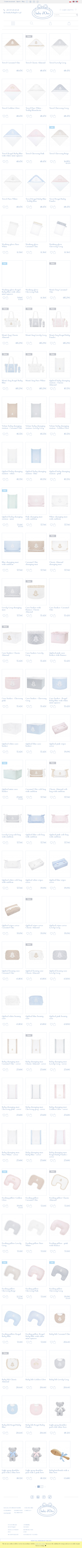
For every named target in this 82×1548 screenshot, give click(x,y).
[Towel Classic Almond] (36, 46)
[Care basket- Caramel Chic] (59, 591)
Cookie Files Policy (40, 1544)
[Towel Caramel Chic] (12, 46)
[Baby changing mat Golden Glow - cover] (59, 1091)
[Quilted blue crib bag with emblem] (36, 818)
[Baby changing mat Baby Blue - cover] (36, 1136)
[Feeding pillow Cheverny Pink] (36, 1272)
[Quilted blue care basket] (36, 728)
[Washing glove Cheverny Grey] (59, 228)
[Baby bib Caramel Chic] (59, 1318)
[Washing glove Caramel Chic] (36, 228)
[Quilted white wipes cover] (36, 864)
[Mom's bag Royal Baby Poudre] (59, 319)
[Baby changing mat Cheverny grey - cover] (36, 1091)
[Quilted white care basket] (12, 728)
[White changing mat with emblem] (59, 501)
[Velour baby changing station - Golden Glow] (59, 410)
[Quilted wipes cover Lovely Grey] (59, 909)
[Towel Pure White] (12, 183)
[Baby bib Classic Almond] (12, 1363)
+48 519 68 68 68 (12, 10)
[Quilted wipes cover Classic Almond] (36, 909)
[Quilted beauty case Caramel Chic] (12, 955)
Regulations (9, 1508)
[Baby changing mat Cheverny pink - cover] (12, 1091)
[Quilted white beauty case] (12, 1000)
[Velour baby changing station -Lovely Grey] (36, 410)
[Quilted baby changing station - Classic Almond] (59, 364)
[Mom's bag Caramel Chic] (59, 273)
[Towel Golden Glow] (12, 92)
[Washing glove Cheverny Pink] (36, 273)
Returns (17, 1508)
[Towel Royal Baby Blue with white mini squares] (12, 137)
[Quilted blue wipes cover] (59, 864)
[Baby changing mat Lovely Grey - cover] (59, 1045)
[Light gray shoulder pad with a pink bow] (36, 1454)
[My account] (50, 23)
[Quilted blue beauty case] (36, 1000)
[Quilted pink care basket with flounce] (59, 637)
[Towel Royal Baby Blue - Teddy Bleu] (36, 183)
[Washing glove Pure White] (12, 228)
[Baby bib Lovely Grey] (59, 1363)
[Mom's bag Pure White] (36, 364)
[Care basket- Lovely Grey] (36, 637)
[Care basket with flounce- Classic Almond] (36, 591)
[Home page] (42, 11)
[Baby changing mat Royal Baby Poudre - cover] (59, 1136)
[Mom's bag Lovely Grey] (36, 319)
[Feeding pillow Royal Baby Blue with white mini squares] (36, 1318)
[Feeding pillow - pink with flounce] (59, 1227)
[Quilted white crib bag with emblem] (12, 864)
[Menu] (13, 23)
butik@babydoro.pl (13, 12)
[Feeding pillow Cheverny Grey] (59, 1272)
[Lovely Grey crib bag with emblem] (12, 818)
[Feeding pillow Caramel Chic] (36, 1182)
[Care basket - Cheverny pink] (12, 682)
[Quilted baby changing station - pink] (59, 455)
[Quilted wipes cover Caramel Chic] (12, 909)
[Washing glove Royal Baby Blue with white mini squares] (12, 273)
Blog (23, 1)
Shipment (7, 1513)
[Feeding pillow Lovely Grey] (12, 1227)
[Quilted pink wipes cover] (59, 728)
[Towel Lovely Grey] (59, 46)
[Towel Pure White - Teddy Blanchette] (36, 92)
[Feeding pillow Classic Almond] (59, 1182)
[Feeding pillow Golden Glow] (12, 1182)
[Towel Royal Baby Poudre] (59, 183)
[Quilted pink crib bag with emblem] (59, 818)
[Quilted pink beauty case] (59, 1000)
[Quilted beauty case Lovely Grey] (59, 955)
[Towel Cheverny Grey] (59, 92)
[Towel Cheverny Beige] (59, 137)
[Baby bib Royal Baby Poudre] (36, 1409)
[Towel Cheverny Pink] (36, 137)
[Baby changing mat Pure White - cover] (12, 1136)
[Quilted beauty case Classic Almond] (36, 955)
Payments (7, 1510)
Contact (27, 1510)
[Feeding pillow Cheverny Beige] (12, 1272)
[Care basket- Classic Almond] (12, 637)
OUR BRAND (28, 1508)
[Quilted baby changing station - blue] (36, 455)
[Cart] (69, 23)
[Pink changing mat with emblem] (36, 501)
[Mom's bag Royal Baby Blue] (12, 364)
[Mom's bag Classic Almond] (12, 319)
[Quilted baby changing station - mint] (12, 501)
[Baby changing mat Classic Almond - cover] (36, 1045)
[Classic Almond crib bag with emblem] (59, 773)
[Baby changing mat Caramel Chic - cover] (12, 1045)
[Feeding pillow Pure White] (36, 1227)
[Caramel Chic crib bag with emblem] (36, 773)
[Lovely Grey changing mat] (12, 591)
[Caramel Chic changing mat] (36, 546)
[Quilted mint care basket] (12, 773)
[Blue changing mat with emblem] (12, 546)
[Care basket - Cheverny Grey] (36, 682)
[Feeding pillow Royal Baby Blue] (12, 1318)
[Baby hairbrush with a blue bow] (59, 1454)
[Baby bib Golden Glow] (36, 1363)
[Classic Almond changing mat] (59, 546)
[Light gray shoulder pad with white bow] (59, 1409)
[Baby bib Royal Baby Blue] (12, 1409)
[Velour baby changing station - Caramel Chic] (12, 410)
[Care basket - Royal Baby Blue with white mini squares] (59, 682)
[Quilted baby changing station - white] (12, 455)
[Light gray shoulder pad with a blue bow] (12, 1454)
